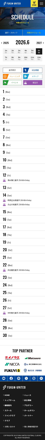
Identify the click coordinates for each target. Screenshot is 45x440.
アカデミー (28, 405)
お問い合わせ (10, 426)
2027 (39, 43)
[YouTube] (3, 378)
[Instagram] (34, 378)
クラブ (7, 420)
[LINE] (18, 378)
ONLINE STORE (34, 3)
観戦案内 (8, 405)
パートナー (28, 415)
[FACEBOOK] (11, 378)
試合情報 (27, 400)
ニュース (27, 395)
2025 (6, 43)
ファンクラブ (10, 415)
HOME (7, 395)
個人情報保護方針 (31, 426)
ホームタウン (29, 410)
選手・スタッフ (11, 32)
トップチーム (10, 400)
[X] (26, 378)
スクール (8, 410)
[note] (41, 378)
